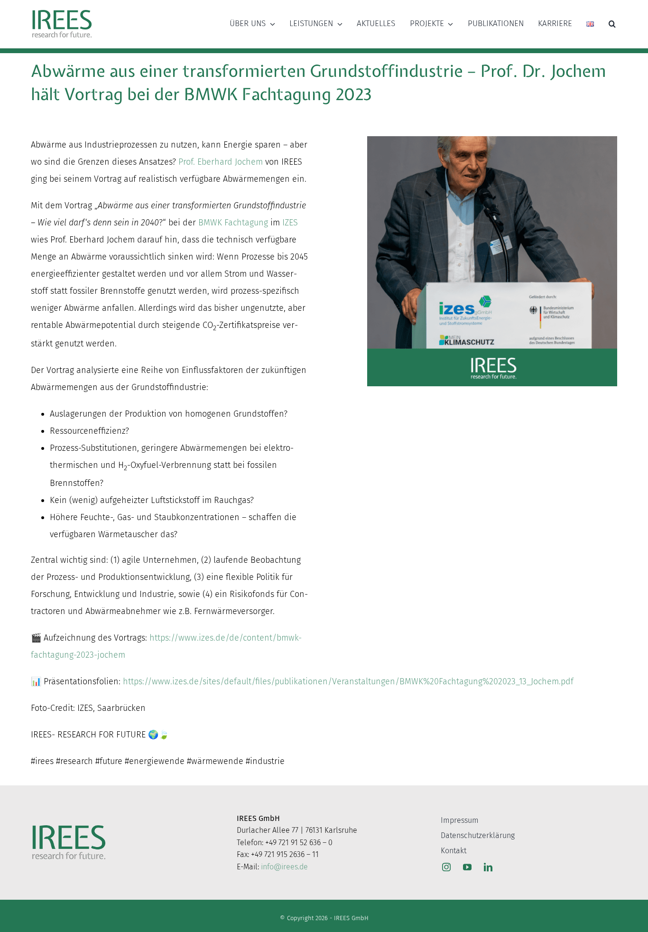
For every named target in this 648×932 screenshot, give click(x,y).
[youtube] (467, 867)
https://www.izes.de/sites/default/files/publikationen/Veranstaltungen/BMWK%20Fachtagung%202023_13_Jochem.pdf (348, 681)
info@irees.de (284, 866)
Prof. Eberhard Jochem (220, 162)
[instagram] (446, 867)
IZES (290, 222)
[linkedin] (488, 867)
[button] (612, 24)
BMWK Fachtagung (233, 222)
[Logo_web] (62, 10)
